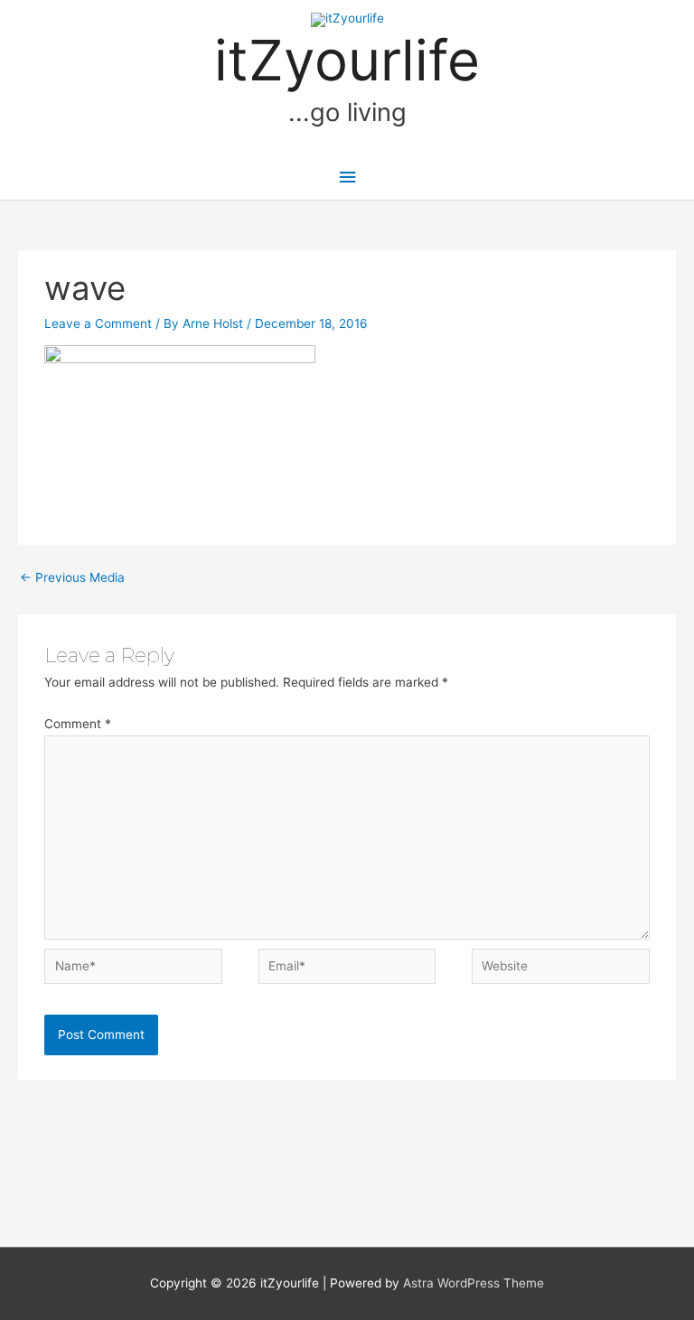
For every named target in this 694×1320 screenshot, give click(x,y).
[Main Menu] (347, 177)
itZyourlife (347, 60)
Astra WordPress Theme (473, 1283)
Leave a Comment (98, 323)
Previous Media (72, 577)
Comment (77, 723)
